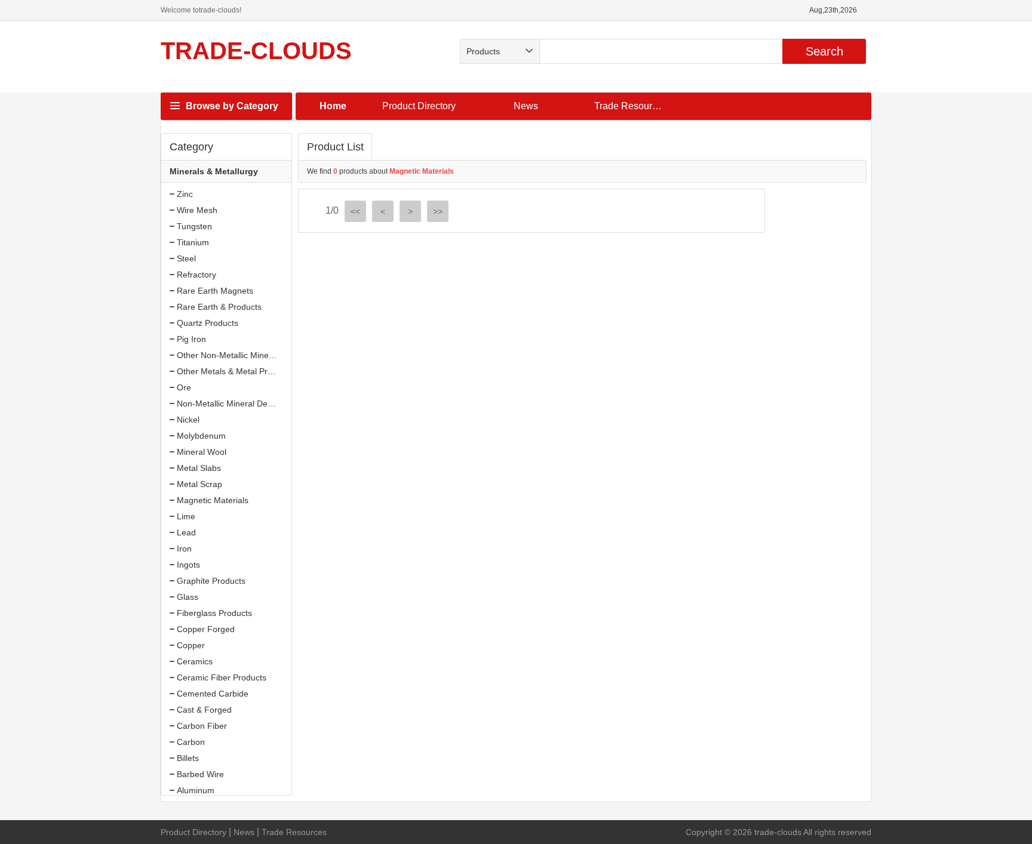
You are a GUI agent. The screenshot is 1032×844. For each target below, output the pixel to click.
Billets (188, 758)
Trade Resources (630, 106)
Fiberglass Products (214, 613)
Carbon (191, 742)
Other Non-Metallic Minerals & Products (251, 355)
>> (438, 211)
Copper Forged (206, 629)
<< (355, 211)
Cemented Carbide (212, 693)
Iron (184, 548)
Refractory (196, 274)
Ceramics (195, 661)
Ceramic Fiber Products (221, 677)
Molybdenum (201, 436)
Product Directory (419, 106)
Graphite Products (211, 581)
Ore (184, 387)
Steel (186, 258)
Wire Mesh (197, 210)
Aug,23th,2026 (833, 10)
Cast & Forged (204, 709)
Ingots (188, 564)
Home (333, 106)
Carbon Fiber (202, 726)
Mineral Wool (201, 452)
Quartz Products (207, 323)
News (526, 106)
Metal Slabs (199, 468)
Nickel (188, 419)
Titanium (193, 242)
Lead (186, 532)
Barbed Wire (200, 774)
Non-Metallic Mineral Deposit (231, 403)
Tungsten (194, 226)
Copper (191, 645)
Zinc (185, 194)
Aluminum (195, 790)
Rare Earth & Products (219, 307)
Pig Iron (191, 339)
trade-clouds (256, 51)
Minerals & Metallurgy (214, 171)
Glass (187, 597)
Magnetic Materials (212, 500)
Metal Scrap (199, 484)
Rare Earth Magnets (215, 290)
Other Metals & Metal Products (235, 371)
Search (824, 51)
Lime (186, 516)
